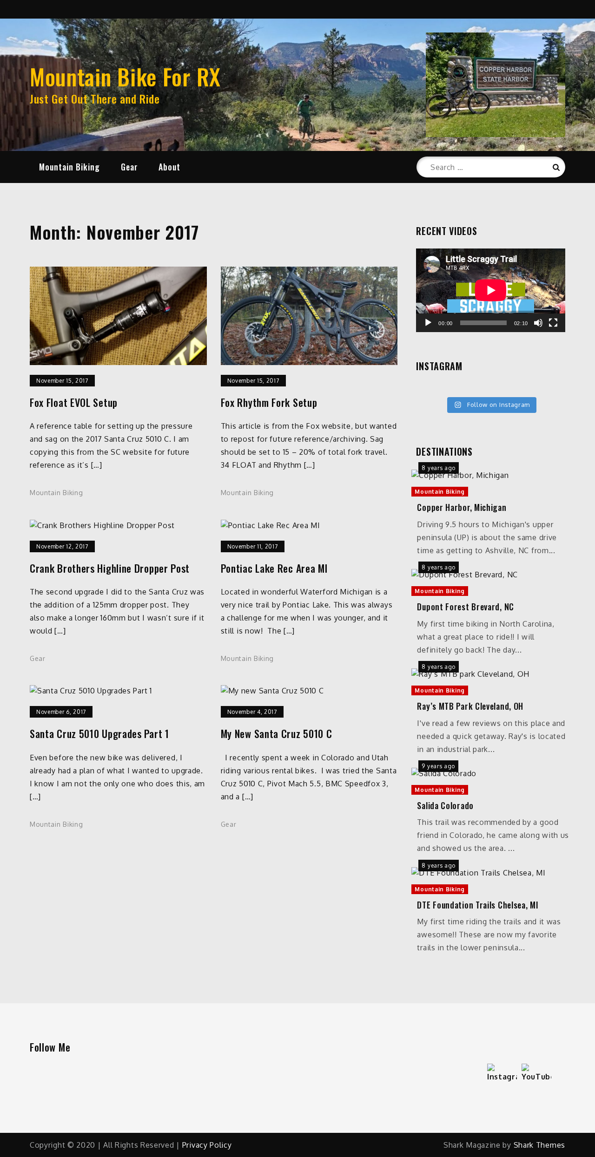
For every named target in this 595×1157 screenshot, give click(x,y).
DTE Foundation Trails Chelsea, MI (477, 905)
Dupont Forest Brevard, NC (465, 606)
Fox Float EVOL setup (74, 402)
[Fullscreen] (553, 322)
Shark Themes (539, 1145)
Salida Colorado (445, 805)
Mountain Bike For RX (125, 76)
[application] (490, 290)
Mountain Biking (69, 167)
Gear (129, 167)
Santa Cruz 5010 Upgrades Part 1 (99, 733)
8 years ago (439, 467)
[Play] (428, 322)
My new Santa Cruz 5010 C (276, 733)
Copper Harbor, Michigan (461, 507)
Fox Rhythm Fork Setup (269, 402)
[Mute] (538, 322)
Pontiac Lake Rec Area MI (274, 568)
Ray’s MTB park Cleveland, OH (470, 706)
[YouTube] (536, 1078)
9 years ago (438, 766)
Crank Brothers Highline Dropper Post (110, 568)
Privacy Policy (207, 1145)
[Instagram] (502, 1078)
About (169, 167)
